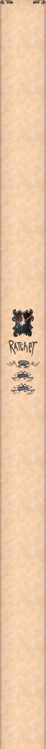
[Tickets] (23, 389)
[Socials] (23, 376)
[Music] (23, 364)
